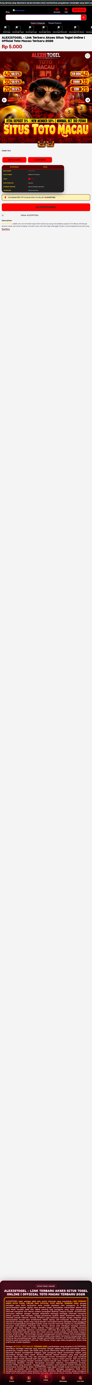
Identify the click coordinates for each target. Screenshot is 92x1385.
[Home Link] (18, 10)
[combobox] (43, 17)
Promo (11, 1381)
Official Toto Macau (23, 1346)
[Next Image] (87, 100)
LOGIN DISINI (40, 160)
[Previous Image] (4, 100)
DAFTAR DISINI (14, 160)
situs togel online (23, 1303)
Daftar (46, 1380)
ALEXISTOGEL (46, 207)
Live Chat (80, 1381)
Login (29, 1381)
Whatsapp (63, 1381)
